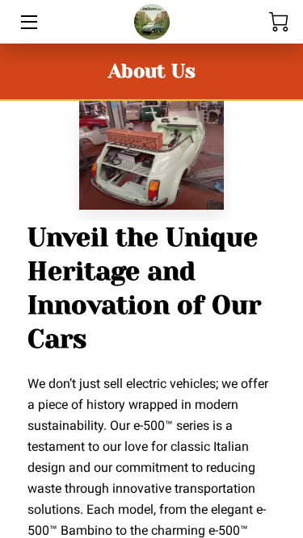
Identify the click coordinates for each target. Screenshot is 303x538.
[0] (278, 21)
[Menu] (28, 22)
